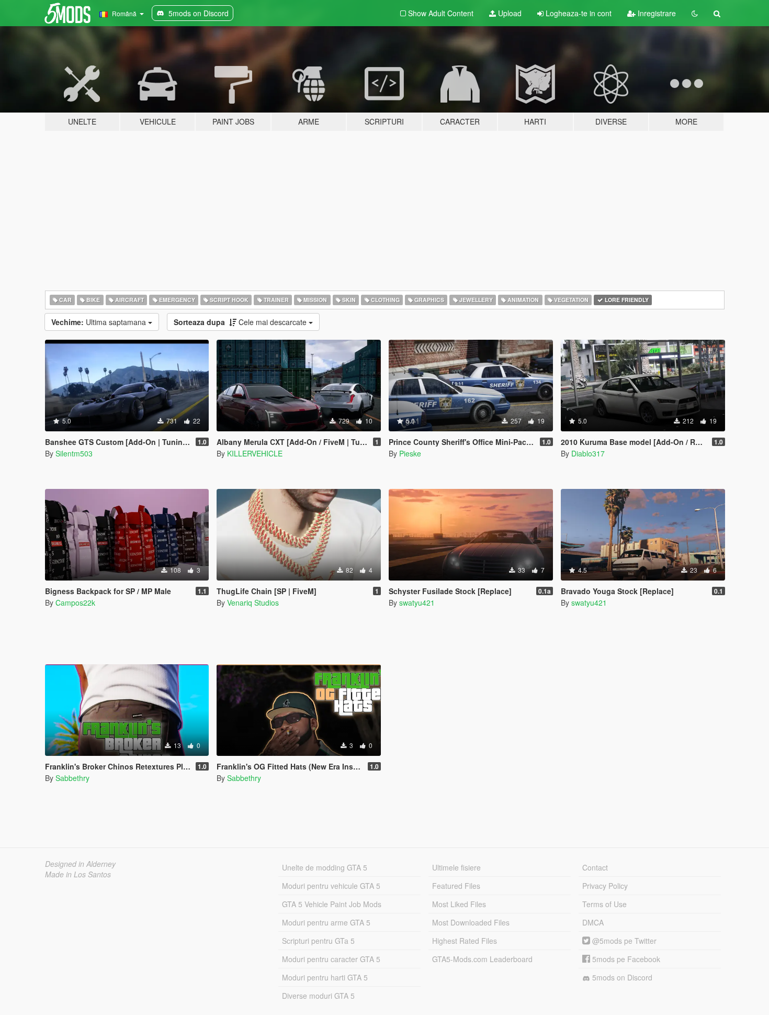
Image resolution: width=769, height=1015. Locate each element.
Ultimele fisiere (456, 867)
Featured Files (456, 885)
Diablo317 (588, 453)
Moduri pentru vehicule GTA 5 (331, 885)
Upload (509, 13)
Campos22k (75, 602)
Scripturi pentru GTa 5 (318, 940)
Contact (595, 867)
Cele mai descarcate (241, 322)
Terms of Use (604, 904)
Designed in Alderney (80, 863)
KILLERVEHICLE (254, 453)
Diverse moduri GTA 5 (318, 995)
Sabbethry (72, 778)
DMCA (593, 922)
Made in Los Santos (78, 874)
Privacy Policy (605, 885)
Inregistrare (656, 13)
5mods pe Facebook (625, 959)
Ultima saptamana (99, 322)
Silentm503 (74, 453)
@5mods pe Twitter (623, 940)
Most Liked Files (459, 904)
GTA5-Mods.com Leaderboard (482, 959)
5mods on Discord (621, 977)
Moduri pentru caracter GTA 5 (331, 959)
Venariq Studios (253, 602)
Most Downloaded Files (471, 922)
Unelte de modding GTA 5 (324, 867)
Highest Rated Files (464, 940)
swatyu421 (417, 602)
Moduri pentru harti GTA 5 (325, 977)
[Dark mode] (695, 13)
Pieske (410, 453)
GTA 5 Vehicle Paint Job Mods (331, 904)
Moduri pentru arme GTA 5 (326, 922)
